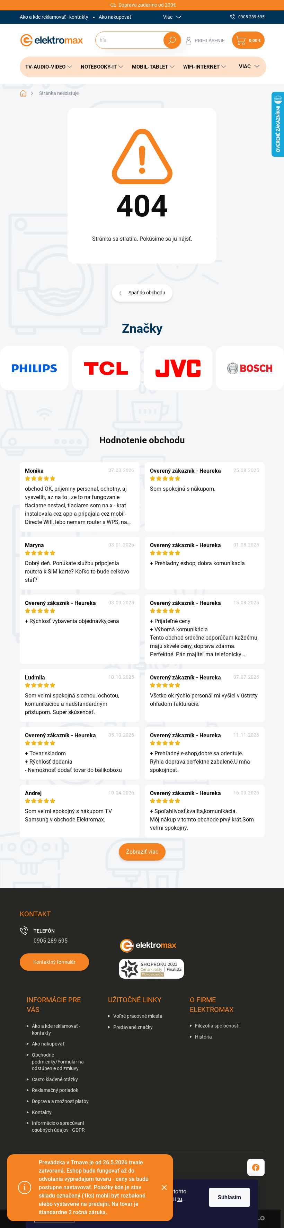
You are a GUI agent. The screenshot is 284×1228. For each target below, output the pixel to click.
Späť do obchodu (146, 292)
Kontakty (42, 1112)
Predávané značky (133, 1027)
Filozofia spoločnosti (217, 1026)
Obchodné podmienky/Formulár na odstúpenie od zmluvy (58, 1061)
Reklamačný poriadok (55, 1090)
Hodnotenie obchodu (142, 440)
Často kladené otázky (55, 1079)
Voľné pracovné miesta (137, 1016)
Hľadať (172, 40)
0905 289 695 (51, 940)
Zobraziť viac (142, 851)
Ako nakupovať (115, 17)
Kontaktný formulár (54, 962)
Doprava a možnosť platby (60, 1101)
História (203, 1037)
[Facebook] (256, 1167)
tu (179, 1199)
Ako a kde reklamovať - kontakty (54, 17)
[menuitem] (47, 66)
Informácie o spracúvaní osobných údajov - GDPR (58, 1126)
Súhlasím (229, 1197)
